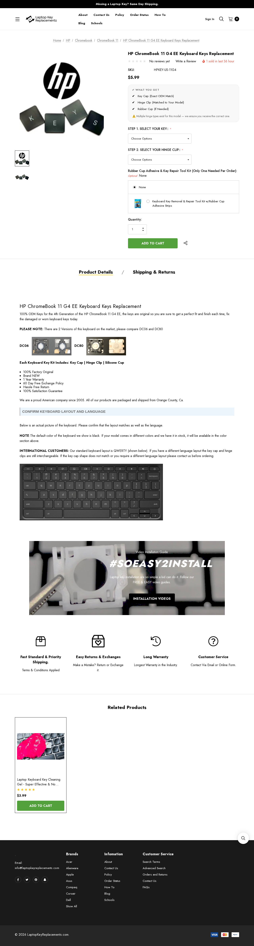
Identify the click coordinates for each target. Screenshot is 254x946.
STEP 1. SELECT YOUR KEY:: (149, 128)
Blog (107, 893)
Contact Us (111, 868)
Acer (69, 862)
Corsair (70, 893)
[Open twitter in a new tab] (27, 880)
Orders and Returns (155, 874)
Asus (69, 881)
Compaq (71, 887)
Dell (68, 900)
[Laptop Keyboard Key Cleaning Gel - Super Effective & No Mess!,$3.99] (40, 746)
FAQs (146, 887)
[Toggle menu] (17, 19)
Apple (70, 874)
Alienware (72, 868)
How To (109, 887)
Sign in (209, 19)
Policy (108, 874)
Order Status (112, 881)
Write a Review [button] (186, 61)
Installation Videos (152, 598)
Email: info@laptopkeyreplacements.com (37, 865)
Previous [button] (49, 4)
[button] (243, 838)
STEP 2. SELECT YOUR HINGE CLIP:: (155, 150)
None (142, 187)
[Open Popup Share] (186, 243)
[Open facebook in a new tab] (18, 880)
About (108, 862)
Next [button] (205, 4)
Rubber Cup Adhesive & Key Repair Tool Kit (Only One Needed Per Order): (182, 173)
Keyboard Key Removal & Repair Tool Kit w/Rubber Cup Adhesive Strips (188, 203)
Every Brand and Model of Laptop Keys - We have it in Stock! (127, 4)
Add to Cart (40, 805)
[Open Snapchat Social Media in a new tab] (45, 880)
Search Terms (151, 862)
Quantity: (135, 219)
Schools (109, 900)
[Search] (221, 19)
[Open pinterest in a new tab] (36, 880)
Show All (71, 906)
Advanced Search (154, 868)
